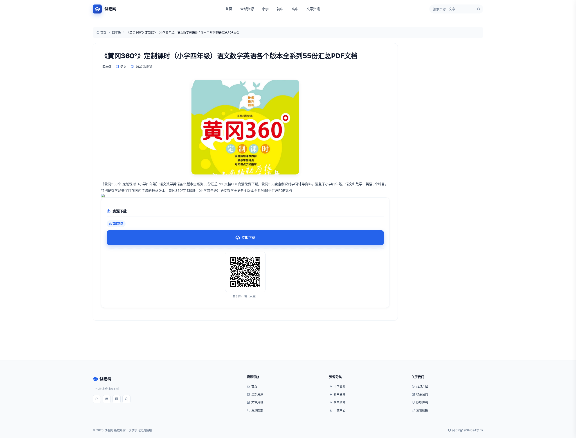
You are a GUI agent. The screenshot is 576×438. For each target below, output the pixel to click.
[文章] (116, 399)
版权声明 (422, 402)
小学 (265, 9)
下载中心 (339, 410)
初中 (280, 9)
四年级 (116, 32)
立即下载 (248, 237)
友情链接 (422, 410)
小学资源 (339, 386)
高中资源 (339, 402)
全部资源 (247, 9)
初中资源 (339, 394)
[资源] (107, 399)
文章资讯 (313, 9)
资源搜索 (257, 410)
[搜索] (478, 9)
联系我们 (422, 394)
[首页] (97, 399)
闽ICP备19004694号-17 (467, 430)
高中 (295, 9)
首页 (228, 9)
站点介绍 (422, 386)
